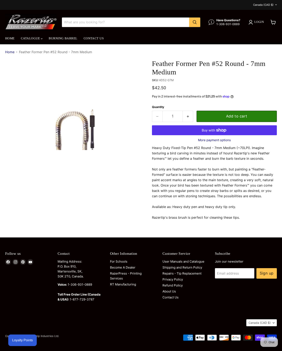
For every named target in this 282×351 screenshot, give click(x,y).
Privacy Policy (172, 279)
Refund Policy (172, 285)
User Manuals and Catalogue (183, 261)
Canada (263, 4)
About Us (169, 291)
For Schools (118, 261)
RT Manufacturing (123, 284)
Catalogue (31, 38)
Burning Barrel (63, 38)
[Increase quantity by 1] (188, 116)
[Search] (194, 22)
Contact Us (94, 38)
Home (10, 38)
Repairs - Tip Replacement (181, 273)
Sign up (267, 273)
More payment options (214, 140)
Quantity (158, 107)
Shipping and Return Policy (182, 267)
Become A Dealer (122, 267)
